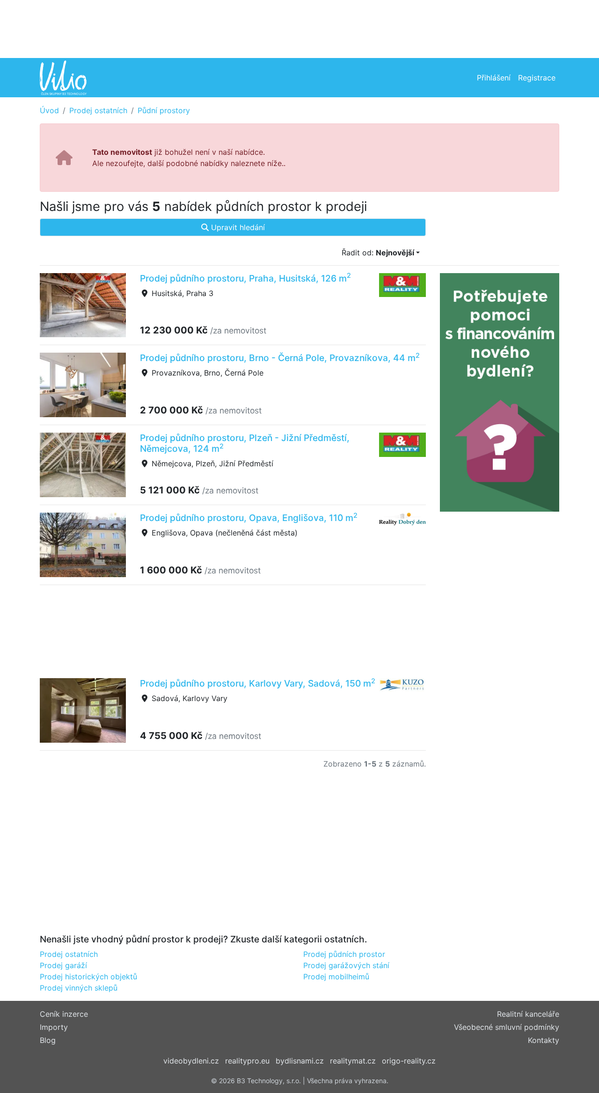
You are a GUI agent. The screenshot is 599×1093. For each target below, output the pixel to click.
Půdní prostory (164, 110)
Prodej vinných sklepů (78, 987)
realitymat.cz (353, 1060)
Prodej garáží (63, 965)
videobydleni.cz (191, 1060)
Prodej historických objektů (88, 976)
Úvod (49, 110)
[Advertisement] (299, 28)
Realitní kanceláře (528, 1014)
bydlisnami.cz (300, 1060)
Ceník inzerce (64, 1014)
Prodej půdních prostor (344, 954)
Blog (48, 1040)
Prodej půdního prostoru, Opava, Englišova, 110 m (249, 517)
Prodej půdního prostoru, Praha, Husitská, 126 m (245, 278)
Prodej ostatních (98, 110)
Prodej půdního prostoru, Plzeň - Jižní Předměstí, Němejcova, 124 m (245, 443)
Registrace (536, 77)
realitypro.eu (247, 1060)
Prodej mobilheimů (336, 976)
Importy (54, 1027)
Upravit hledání (237, 227)
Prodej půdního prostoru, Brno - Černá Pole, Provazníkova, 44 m (280, 357)
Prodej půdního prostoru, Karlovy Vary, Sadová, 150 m (257, 683)
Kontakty (543, 1040)
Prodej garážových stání (346, 965)
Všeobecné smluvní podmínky (506, 1027)
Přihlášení (494, 77)
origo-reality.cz (409, 1060)
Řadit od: (378, 252)
